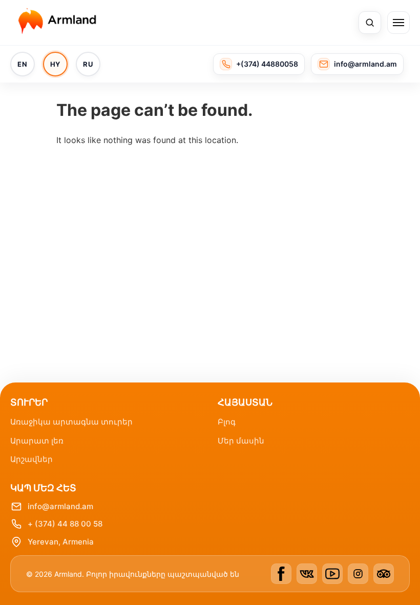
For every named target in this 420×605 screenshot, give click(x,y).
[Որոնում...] (370, 22)
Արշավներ (31, 459)
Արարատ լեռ (37, 441)
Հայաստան (245, 402)
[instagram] (358, 573)
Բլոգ (227, 422)
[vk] (307, 573)
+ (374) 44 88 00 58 (65, 524)
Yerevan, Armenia (61, 542)
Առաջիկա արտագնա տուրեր (71, 422)
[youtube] (332, 573)
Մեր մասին (241, 441)
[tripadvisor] (383, 573)
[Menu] (398, 22)
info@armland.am (60, 506)
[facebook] (281, 573)
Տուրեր (29, 402)
